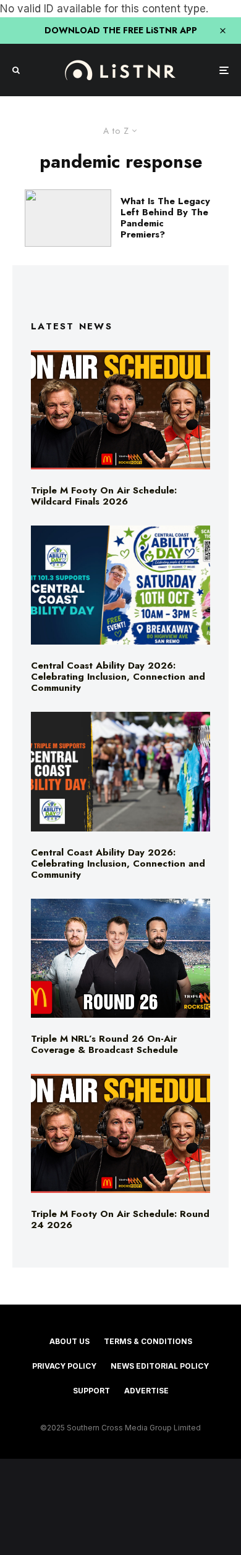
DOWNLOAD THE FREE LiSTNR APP (120, 30)
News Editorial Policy (160, 1366)
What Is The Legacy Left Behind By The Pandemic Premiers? (165, 218)
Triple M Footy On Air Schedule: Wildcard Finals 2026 (104, 496)
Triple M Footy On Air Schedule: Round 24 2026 (120, 1219)
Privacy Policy (64, 1366)
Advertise (146, 1390)
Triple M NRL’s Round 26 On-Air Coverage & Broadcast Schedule (104, 1044)
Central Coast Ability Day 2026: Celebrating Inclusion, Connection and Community (118, 676)
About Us (69, 1341)
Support (91, 1390)
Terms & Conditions (148, 1341)
